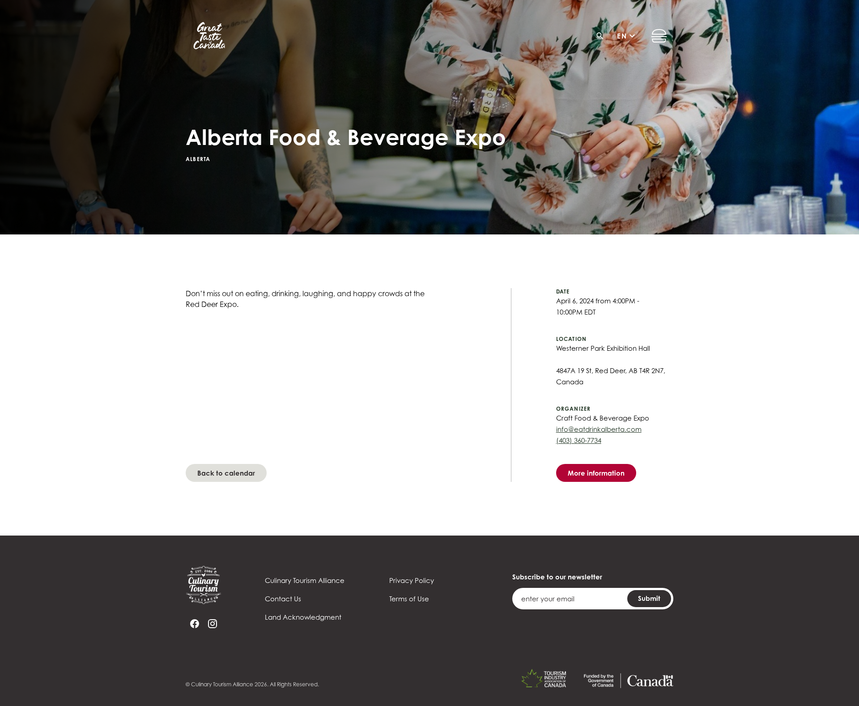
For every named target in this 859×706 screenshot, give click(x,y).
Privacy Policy (411, 580)
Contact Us (283, 599)
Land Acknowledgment (303, 617)
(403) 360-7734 (578, 440)
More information (596, 473)
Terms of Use (409, 599)
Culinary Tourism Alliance (304, 580)
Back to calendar (226, 473)
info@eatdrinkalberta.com (599, 429)
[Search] (602, 35)
